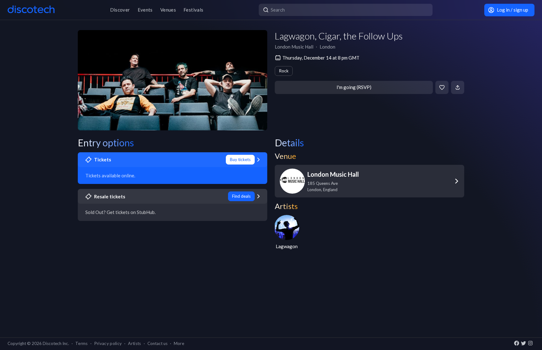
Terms (81, 343)
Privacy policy (108, 343)
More (179, 343)
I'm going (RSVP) (354, 87)
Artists (134, 343)
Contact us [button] (157, 343)
